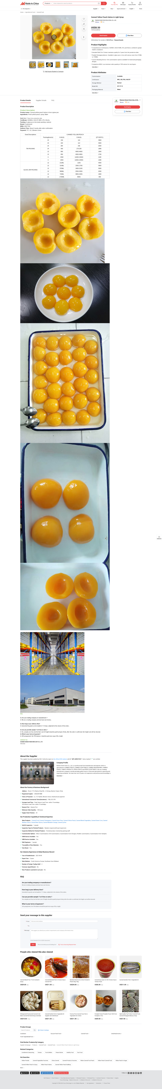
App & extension (121, 8)
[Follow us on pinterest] (138, 1073)
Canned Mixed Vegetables (83, 820)
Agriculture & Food (30, 12)
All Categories (26, 8)
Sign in (140, 4)
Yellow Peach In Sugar (121, 1060)
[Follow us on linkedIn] (141, 1073)
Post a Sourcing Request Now (67, 944)
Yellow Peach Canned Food (105, 1060)
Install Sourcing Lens (62, 1073)
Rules (140, 8)
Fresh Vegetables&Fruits (26, 1036)
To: (29, 926)
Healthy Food (70, 1052)
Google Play (35, 1073)
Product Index (110, 1078)
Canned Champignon (45, 820)
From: (28, 921)
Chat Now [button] (130, 35)
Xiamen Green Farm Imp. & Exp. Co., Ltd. (105, 20)
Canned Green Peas (57, 820)
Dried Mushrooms (116, 1033)
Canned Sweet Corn (96, 820)
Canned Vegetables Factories (40, 1060)
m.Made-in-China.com (85, 1080)
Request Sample (118, 40)
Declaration (98, 1083)
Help (111, 8)
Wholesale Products (81, 1078)
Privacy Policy (107, 1083)
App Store (24, 1073)
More (21, 1067)
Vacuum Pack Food (56, 1033)
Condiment (23, 1033)
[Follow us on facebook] (129, 1073)
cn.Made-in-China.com (97, 1080)
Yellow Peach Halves (46, 1064)
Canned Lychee (62, 822)
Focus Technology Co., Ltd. (69, 1083)
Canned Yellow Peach (69, 820)
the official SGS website (60, 759)
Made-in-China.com (73, 1080)
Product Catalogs (44, 1030)
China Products (55, 1078)
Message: (27, 930)
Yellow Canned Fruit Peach (87, 1060)
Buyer (103, 8)
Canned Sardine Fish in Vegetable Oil (128, 980)
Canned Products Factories (70, 1060)
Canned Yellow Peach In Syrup (29, 1064)
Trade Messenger (47, 1073)
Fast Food (79, 1052)
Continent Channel (100, 1078)
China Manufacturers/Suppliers (67, 1078)
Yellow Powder (25, 1060)
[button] (99, 3)
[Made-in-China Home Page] (29, 3)
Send (33, 944)
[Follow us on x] (131, 1073)
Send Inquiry (103, 35)
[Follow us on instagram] (133, 1073)
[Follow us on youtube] (136, 1073)
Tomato (40, 1052)
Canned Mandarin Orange (50, 822)
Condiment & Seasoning (28, 1052)
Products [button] (47, 3)
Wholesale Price (91, 1078)
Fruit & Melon (48, 1052)
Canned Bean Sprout (37, 822)
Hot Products (47, 1078)
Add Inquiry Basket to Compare (54, 71)
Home (21, 12)
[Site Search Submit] (104, 3)
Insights (116, 1078)
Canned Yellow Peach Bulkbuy (63, 1064)
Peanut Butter (59, 1052)
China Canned (55, 1060)
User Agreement (90, 1083)
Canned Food (40, 12)
